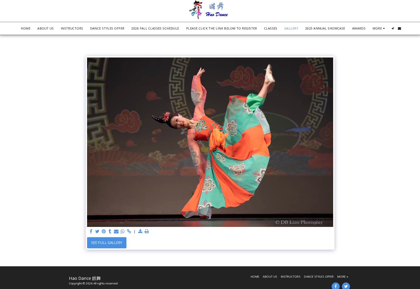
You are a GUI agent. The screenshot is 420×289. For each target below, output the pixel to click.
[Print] (146, 231)
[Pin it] (104, 231)
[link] (129, 231)
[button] (393, 28)
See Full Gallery (106, 242)
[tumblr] (110, 231)
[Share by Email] (116, 231)
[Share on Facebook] (91, 231)
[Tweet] (97, 231)
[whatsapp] (122, 231)
